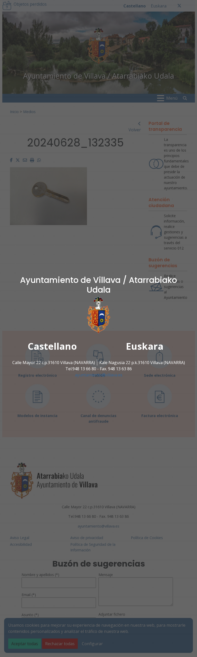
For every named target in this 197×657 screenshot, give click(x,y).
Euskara (144, 346)
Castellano (52, 346)
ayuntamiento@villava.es (98, 375)
